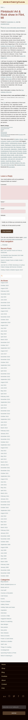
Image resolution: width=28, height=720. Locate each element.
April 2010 (4, 524)
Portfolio (4, 676)
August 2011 (4, 479)
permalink (12, 167)
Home (4, 664)
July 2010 (3, 516)
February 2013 (5, 430)
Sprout (18, 161)
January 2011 (4, 499)
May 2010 (3, 521)
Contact (4, 684)
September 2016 (5, 365)
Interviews (4, 613)
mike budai (13, 153)
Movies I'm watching (6, 621)
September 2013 (5, 419)
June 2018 (4, 331)
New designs (4, 624)
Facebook (18, 697)
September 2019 (5, 308)
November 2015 (5, 376)
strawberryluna (5, 24)
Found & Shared (5, 601)
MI (8, 153)
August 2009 (4, 547)
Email (3, 208)
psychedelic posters (6, 157)
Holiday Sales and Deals (8, 607)
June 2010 (4, 519)
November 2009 (5, 539)
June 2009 (4, 553)
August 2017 (4, 351)
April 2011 (3, 490)
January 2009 (5, 567)
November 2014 (5, 399)
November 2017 (5, 342)
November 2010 (5, 504)
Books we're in (5, 587)
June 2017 (4, 354)
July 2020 (3, 297)
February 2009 (5, 564)
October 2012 (5, 442)
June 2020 (4, 299)
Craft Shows (4, 596)
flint (15, 147)
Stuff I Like (4, 644)
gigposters (14, 149)
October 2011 (4, 473)
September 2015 (5, 379)
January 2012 (5, 465)
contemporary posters (16, 143)
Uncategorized (5, 650)
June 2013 (4, 422)
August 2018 (4, 325)
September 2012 (5, 445)
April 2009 (4, 558)
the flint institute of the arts (17, 163)
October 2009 (5, 541)
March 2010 (4, 527)
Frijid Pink (2, 129)
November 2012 (5, 439)
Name (3, 202)
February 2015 (5, 396)
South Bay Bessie (4, 133)
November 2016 (5, 359)
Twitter (14, 697)
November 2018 (5, 317)
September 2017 (5, 348)
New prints (4, 630)
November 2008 (5, 573)
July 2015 (3, 385)
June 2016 (4, 368)
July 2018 (3, 328)
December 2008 (5, 570)
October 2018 (5, 319)
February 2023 (5, 291)
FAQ (3, 688)
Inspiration (4, 610)
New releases (5, 633)
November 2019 (5, 305)
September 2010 (5, 510)
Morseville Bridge (4, 134)
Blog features (4, 581)
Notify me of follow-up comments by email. (14, 222)
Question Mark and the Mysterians (7, 127)
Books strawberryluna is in (8, 584)
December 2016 (5, 356)
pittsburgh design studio (7, 155)
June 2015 (4, 388)
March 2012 (4, 462)
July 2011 (3, 482)
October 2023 (5, 285)
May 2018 (3, 334)
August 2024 (4, 282)
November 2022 (5, 294)
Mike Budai (8, 79)
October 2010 (5, 507)
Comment (3, 184)
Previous (4, 244)
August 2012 (4, 447)
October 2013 (5, 416)
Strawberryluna (14, 2)
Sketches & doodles (6, 641)
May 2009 (3, 556)
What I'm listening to (6, 655)
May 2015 (3, 391)
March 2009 (4, 561)
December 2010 (5, 502)
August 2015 (4, 382)
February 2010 (5, 530)
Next (3, 7)
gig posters (7, 149)
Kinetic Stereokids (4, 132)
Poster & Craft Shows (13, 141)
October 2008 (5, 576)
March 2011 (4, 493)
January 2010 (5, 533)
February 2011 (5, 496)
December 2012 (5, 436)
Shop (3, 668)
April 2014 (4, 408)
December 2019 (5, 302)
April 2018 (4, 336)
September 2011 (5, 476)
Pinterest (23, 697)
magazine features (6, 618)
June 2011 (4, 484)
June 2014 (4, 405)
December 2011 (5, 467)
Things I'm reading (6, 647)
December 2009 (5, 536)
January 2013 (5, 433)
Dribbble (9, 697)
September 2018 (5, 322)
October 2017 (5, 345)
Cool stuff (3, 590)
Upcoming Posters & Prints (8, 653)
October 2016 (5, 362)
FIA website (20, 134)
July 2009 (3, 550)
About (4, 680)
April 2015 (4, 393)
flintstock (18, 147)
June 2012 (4, 453)
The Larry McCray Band (5, 128)
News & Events (5, 635)
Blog (3, 672)
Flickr (5, 697)
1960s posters (5, 143)
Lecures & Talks (5, 616)
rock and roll (11, 159)
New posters (4, 627)
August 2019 (4, 311)
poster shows (19, 155)
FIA (4, 102)
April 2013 (4, 425)
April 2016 (4, 371)
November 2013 (5, 413)
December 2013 (5, 410)
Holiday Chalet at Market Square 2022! (12, 270)
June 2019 (4, 314)
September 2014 (5, 402)
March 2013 (4, 428)
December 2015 (5, 373)
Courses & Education (7, 593)
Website (3, 215)
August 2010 (4, 513)
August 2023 (4, 288)
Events (3, 598)
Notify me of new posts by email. (11, 225)
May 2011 (3, 487)
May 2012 (3, 456)
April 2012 (4, 459)
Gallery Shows (19, 139)
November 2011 (5, 470)
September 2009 (5, 544)
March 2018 (4, 339)
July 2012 (3, 450)
